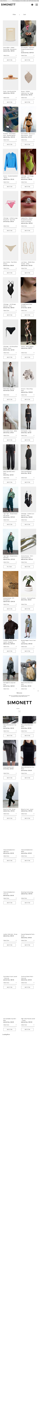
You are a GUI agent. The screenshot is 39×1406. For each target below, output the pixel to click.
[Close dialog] (38, 690)
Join (19, 711)
